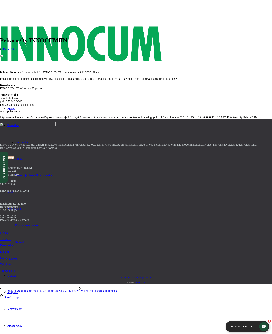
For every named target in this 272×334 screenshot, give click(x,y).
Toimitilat (5, 239)
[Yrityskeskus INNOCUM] (136, 89)
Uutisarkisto (10, 49)
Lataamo (5, 251)
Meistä (4, 232)
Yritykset (5, 264)
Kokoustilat (7, 245)
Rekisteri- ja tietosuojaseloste (136, 277)
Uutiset (4, 258)
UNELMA (140, 283)
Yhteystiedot (7, 270)
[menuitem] (139, 292)
